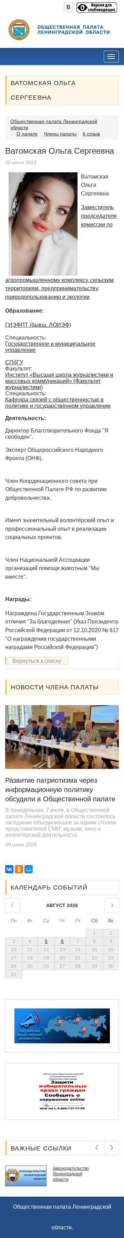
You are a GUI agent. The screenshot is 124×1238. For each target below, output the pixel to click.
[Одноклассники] (19, 869)
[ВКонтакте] (9, 869)
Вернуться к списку (36, 661)
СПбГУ (14, 362)
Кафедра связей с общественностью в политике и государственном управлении (58, 403)
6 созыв (91, 133)
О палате (27, 133)
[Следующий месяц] (112, 905)
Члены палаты (60, 133)
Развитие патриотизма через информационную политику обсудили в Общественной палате (60, 790)
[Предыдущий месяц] (12, 905)
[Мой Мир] (28, 869)
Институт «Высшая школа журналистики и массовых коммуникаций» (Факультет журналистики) (59, 381)
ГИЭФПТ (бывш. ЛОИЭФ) (38, 325)
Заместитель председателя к (99, 215)
